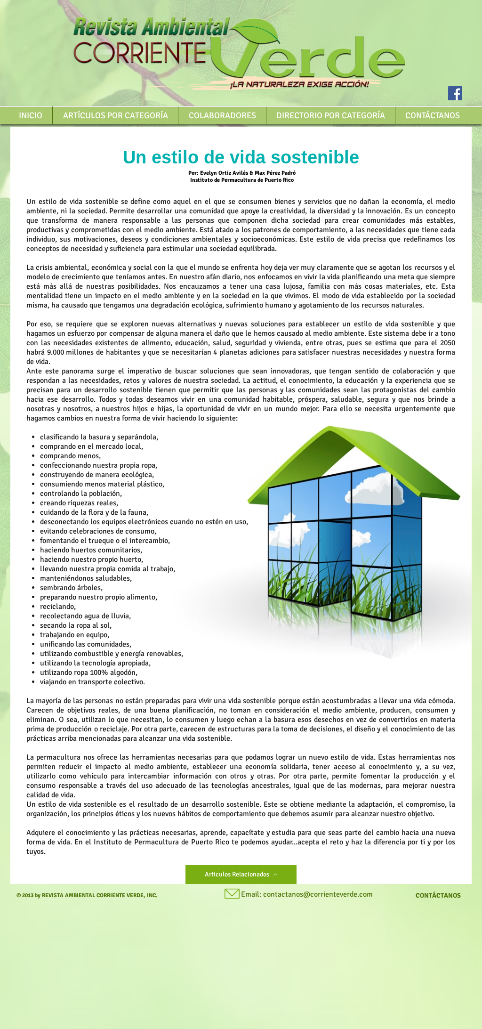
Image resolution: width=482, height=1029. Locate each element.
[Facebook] (455, 93)
